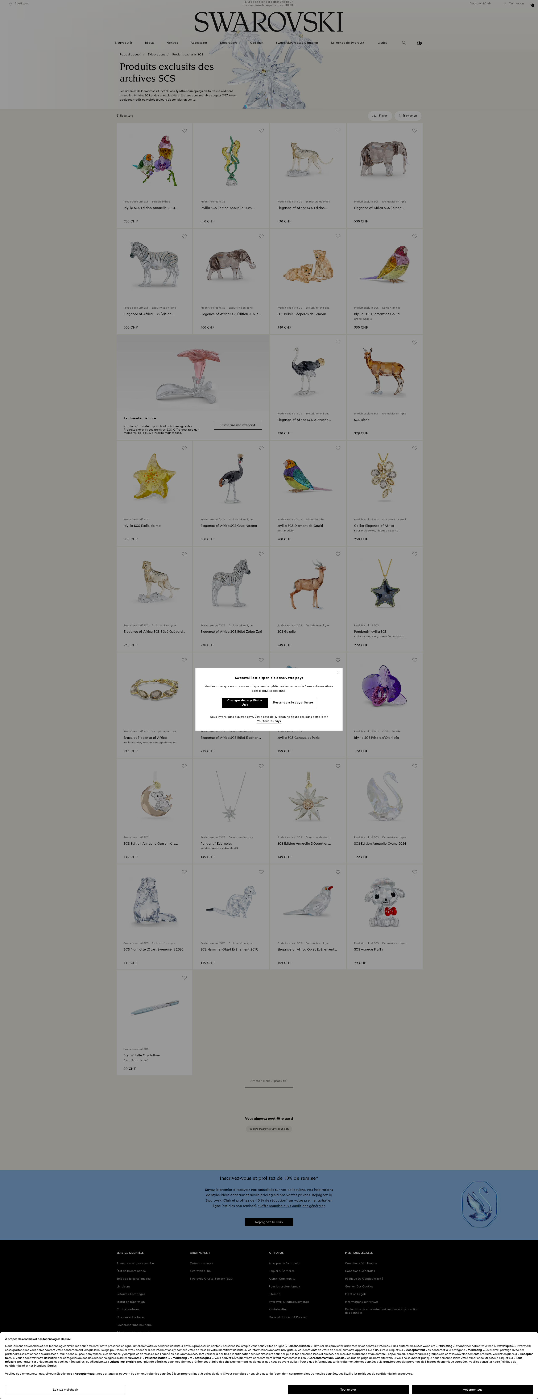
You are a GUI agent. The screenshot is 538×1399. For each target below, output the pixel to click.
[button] (338, 672)
